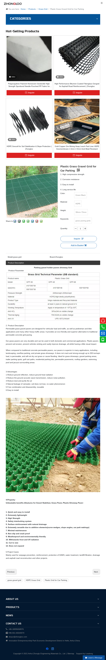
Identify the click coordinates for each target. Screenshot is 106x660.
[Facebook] (47, 649)
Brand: (52, 257)
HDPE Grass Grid (33, 580)
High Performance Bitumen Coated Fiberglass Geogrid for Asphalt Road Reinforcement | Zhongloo (77, 85)
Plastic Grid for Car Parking (56, 580)
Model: (10, 257)
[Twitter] (58, 649)
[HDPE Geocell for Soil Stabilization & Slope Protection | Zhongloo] (29, 121)
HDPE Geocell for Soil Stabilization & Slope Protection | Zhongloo (29, 147)
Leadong (89, 654)
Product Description (16, 263)
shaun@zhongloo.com (18, 637)
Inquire (77, 239)
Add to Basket (77, 245)
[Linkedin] (53, 649)
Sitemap (70, 654)
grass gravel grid (14, 580)
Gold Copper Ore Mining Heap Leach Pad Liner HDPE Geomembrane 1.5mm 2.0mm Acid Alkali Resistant (77, 147)
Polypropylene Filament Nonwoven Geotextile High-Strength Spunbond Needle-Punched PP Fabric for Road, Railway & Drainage (29, 85)
